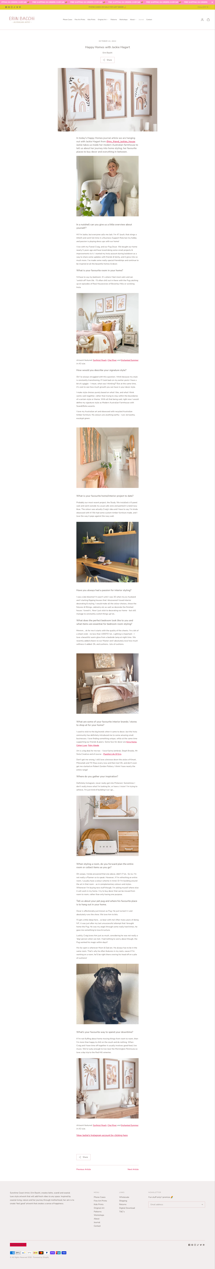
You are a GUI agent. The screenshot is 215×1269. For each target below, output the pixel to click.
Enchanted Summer (129, 360)
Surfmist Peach (100, 360)
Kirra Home (131, 742)
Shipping (123, 1200)
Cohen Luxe (81, 745)
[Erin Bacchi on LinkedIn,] (20, 7)
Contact (149, 19)
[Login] (202, 19)
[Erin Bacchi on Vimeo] (17, 7)
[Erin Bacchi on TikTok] (14, 7)
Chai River (112, 360)
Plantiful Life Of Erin (112, 754)
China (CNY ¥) (203, 7)
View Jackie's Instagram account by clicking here (102, 1135)
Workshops (123, 19)
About (132, 19)
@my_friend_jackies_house (120, 141)
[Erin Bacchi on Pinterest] (9, 7)
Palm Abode (93, 745)
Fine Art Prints (80, 19)
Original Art (102, 19)
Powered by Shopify (41, 1257)
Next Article (133, 1169)
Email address (156, 1202)
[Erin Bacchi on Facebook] (6, 7)
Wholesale (124, 1197)
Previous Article (83, 1169)
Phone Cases (67, 19)
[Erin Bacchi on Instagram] (12, 7)
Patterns (114, 19)
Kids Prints (91, 19)
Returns (122, 1204)
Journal (141, 19)
